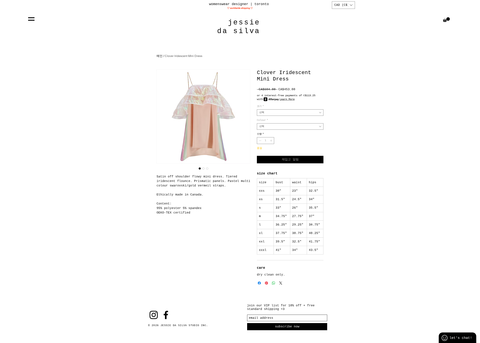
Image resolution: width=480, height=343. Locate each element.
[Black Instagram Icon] (153, 314)
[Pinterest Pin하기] (266, 283)
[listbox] (343, 5)
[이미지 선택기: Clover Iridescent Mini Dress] (200, 168)
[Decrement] (259, 140)
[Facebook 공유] (259, 283)
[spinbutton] (265, 140)
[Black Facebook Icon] (165, 314)
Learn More (287, 99)
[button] (31, 19)
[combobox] (290, 112)
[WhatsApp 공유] (273, 283)
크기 (260, 106)
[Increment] (271, 140)
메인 (160, 56)
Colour (262, 120)
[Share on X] (280, 283)
